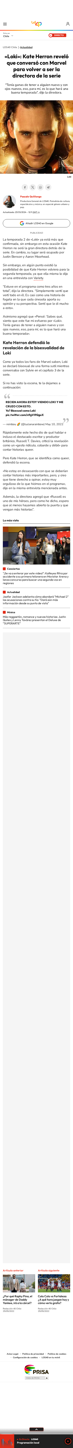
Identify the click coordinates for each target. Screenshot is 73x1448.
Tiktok (15, 1324)
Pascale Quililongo (30, 196)
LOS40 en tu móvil (51, 1357)
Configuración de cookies (25, 1357)
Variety (38, 278)
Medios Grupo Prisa (36, 1378)
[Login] (68, 24)
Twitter (32, 187)
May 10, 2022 (54, 424)
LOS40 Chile (36, 24)
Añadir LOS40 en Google (39, 223)
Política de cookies (57, 1353)
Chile (6, 36)
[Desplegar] (36, 1429)
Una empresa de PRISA (36, 1369)
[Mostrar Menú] (5, 24)
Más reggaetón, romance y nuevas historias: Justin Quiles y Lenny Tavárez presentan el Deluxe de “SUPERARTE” (34, 620)
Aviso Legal (12, 1353)
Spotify (51, 1324)
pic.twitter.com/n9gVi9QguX (25, 415)
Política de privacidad (33, 1353)
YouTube (29, 1324)
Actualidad (26, 47)
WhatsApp (40, 187)
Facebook (25, 187)
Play (68, 1441)
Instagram (22, 1324)
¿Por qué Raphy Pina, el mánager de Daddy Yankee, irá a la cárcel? (17, 1299)
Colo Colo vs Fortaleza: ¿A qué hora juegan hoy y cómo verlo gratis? (53, 1299)
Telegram (48, 187)
